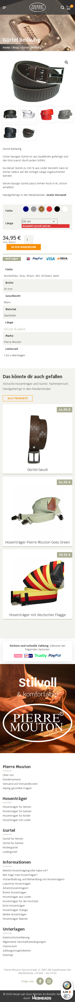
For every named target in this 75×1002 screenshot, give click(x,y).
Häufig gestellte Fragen (17, 788)
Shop (15, 47)
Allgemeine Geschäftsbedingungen (24, 941)
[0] (68, 7)
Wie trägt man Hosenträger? (20, 875)
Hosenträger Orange (15, 910)
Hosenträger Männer (15, 918)
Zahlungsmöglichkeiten (17, 950)
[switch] (67, 996)
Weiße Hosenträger (15, 914)
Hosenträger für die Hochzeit (20, 901)
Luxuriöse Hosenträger (17, 883)
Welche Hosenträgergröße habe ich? (25, 870)
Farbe (9, 210)
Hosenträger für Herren (17, 807)
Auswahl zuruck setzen (36, 226)
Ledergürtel (10, 852)
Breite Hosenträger (14, 892)
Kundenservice (12, 779)
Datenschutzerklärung (16, 937)
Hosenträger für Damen (17, 811)
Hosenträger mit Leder (17, 820)
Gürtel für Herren (13, 838)
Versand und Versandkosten (20, 783)
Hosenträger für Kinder (17, 815)
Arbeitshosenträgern (15, 888)
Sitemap (8, 955)
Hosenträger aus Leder (17, 896)
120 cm (8, 328)
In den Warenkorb (23, 247)
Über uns (8, 775)
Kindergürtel (10, 847)
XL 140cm (19, 328)
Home (6, 47)
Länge (9, 223)
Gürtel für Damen (13, 843)
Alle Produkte (18, 398)
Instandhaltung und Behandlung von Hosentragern (33, 879)
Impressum (10, 946)
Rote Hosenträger (14, 905)
